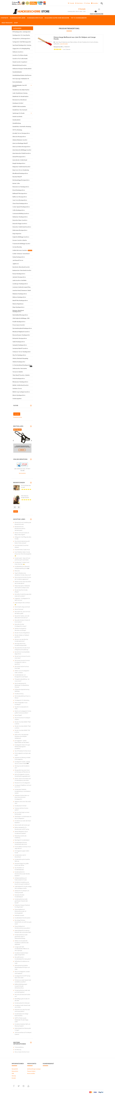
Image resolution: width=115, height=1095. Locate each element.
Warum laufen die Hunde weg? (22, 825)
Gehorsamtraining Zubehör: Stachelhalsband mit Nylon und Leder (22, 967)
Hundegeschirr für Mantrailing (22, 700)
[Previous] (13, 440)
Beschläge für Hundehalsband (22, 840)
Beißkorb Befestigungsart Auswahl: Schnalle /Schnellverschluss (21, 986)
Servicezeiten (22, 473)
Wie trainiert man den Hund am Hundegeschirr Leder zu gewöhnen (22, 662)
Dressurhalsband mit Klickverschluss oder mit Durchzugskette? (20, 911)
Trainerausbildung (19, 1047)
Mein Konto (80, 3)
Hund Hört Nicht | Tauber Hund (22, 549)
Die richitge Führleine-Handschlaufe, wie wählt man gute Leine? (23, 922)
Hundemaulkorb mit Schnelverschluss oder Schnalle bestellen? (22, 873)
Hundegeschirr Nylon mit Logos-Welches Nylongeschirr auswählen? (22, 746)
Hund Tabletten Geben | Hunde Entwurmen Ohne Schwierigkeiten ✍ (23, 553)
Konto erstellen (31, 1073)
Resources (17, 570)
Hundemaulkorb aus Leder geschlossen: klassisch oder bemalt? (21, 900)
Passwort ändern (31, 1071)
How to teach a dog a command (22, 607)
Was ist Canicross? (19, 609)
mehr (15, 511)
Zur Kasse (87, 3)
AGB (13, 1073)
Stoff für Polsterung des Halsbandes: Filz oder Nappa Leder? (21, 1019)
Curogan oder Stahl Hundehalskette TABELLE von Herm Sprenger (22, 948)
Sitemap (14, 1075)
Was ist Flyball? (18, 715)
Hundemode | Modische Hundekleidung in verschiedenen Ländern (23, 791)
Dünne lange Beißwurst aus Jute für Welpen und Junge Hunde (75, 38)
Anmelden (95, 3)
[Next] (31, 440)
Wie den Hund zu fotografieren (22, 632)
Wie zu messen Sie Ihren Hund (22, 1052)
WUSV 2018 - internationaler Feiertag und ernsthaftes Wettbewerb (21, 736)
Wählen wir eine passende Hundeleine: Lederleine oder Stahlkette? (22, 942)
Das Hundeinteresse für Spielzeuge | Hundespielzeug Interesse (22, 685)
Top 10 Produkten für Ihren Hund (23, 751)
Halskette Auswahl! (19, 915)
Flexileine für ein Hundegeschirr (22, 782)
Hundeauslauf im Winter (20, 805)
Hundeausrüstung (19, 693)
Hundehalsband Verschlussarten (22, 918)
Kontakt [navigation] (72, 3)
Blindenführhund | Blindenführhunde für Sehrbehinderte (20, 528)
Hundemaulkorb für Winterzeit (22, 1003)
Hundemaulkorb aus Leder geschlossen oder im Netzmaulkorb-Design (21, 936)
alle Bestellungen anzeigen (34, 1069)
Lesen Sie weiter (64, 44)
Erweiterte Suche (17, 417)
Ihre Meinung (18, 1049)
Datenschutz (15, 1071)
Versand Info (15, 1069)
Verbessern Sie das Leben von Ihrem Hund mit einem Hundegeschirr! (22, 797)
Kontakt (83, 9)
